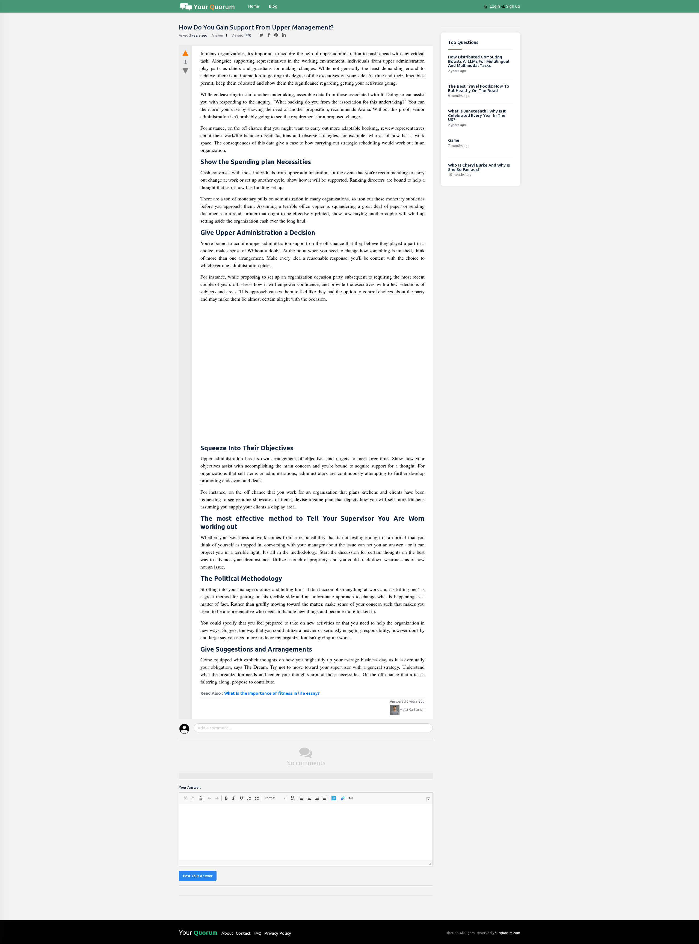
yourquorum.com (506, 933)
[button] (185, 798)
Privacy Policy (277, 933)
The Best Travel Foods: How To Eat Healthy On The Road (478, 88)
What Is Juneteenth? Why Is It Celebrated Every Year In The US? (477, 115)
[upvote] (185, 53)
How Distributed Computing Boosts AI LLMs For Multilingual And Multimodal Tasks (478, 61)
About (227, 933)
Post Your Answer (197, 876)
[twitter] (259, 35)
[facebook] (266, 35)
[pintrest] (274, 35)
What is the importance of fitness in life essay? (272, 693)
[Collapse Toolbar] (428, 799)
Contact (243, 933)
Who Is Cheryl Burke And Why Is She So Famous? (479, 167)
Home (253, 6)
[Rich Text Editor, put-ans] (306, 831)
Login (494, 6)
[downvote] (185, 71)
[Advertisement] (312, 374)
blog (273, 6)
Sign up (512, 6)
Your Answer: (190, 787)
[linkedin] (282, 35)
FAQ (257, 933)
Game (453, 140)
